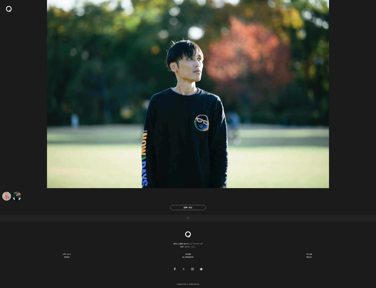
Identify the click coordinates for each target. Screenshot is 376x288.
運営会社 (309, 257)
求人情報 (309, 254)
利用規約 (67, 257)
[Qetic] (8, 8)
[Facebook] (174, 268)
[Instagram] (192, 268)
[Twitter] (183, 268)
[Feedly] (201, 268)
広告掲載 (188, 254)
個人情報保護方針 (188, 257)
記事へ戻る (188, 207)
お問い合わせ (67, 254)
